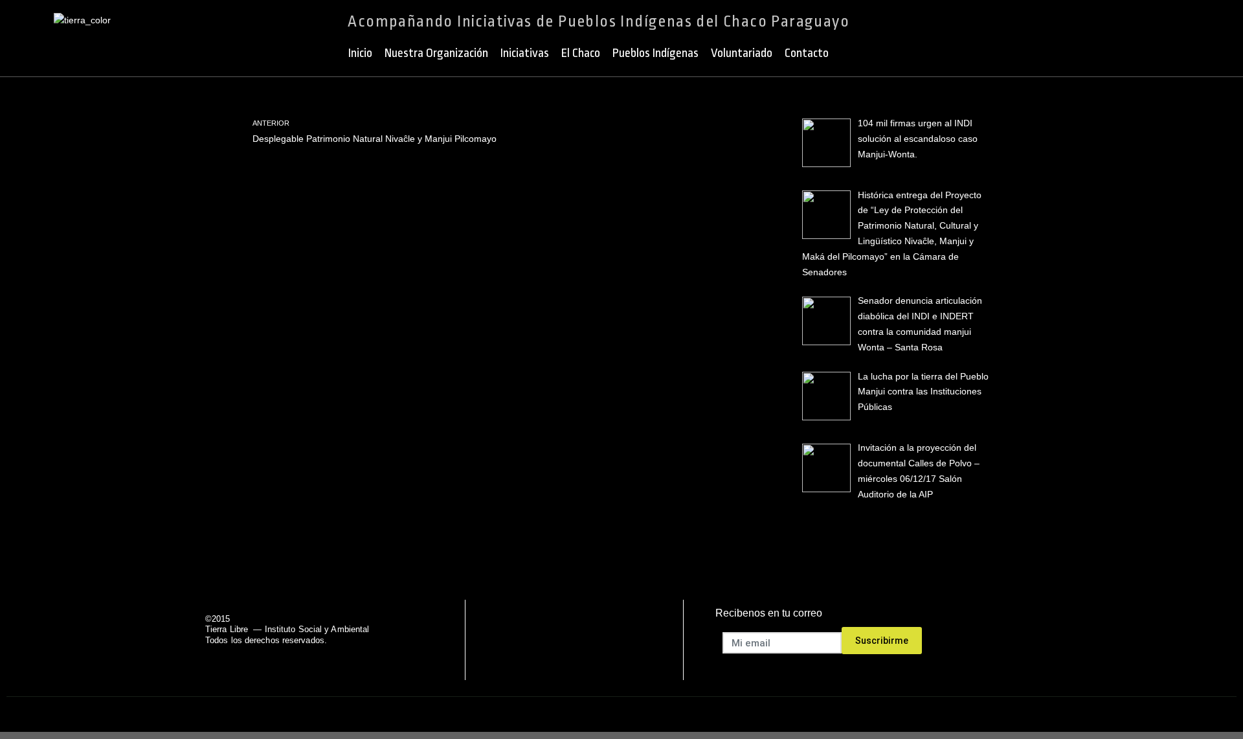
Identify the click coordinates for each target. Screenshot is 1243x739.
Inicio (360, 53)
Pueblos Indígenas (655, 53)
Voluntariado (741, 53)
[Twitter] (558, 640)
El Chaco (580, 53)
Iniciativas (524, 53)
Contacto (807, 53)
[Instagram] (624, 640)
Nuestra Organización (436, 53)
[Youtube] (591, 640)
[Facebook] (525, 640)
